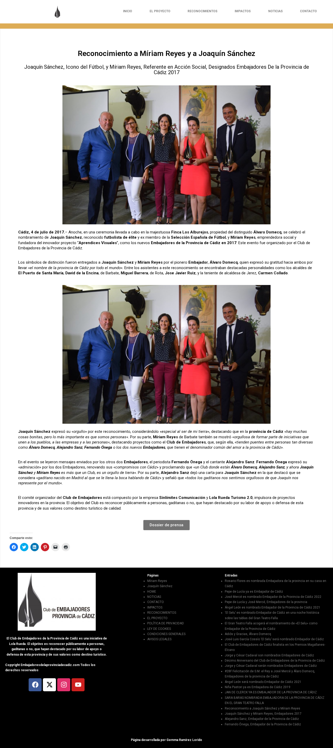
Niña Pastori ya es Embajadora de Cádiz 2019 (257, 687)
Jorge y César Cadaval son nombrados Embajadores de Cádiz (269, 655)
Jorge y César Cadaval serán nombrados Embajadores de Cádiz (271, 666)
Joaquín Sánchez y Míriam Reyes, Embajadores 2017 (263, 713)
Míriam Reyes (157, 581)
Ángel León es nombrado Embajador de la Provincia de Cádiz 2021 (272, 607)
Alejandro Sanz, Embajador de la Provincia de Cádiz (262, 719)
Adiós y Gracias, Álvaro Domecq (248, 634)
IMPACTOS (243, 11)
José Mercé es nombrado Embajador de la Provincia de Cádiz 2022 (273, 597)
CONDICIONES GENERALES (166, 634)
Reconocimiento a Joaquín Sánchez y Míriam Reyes (262, 708)
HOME (151, 591)
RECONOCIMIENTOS (202, 11)
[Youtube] (78, 684)
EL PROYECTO (160, 11)
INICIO (127, 11)
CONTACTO (308, 11)
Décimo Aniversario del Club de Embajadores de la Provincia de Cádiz (275, 660)
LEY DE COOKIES (159, 629)
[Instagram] (63, 684)
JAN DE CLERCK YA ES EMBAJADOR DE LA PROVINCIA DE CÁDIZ (271, 692)
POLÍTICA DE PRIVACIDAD (165, 623)
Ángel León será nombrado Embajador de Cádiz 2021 (263, 682)
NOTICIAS (275, 11)
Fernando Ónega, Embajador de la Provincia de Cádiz (263, 724)
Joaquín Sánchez (159, 586)
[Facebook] (35, 684)
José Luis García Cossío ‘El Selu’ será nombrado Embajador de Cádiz (274, 639)
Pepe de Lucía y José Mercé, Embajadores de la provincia (266, 602)
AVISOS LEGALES (159, 639)
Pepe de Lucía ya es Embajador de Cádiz (254, 591)
